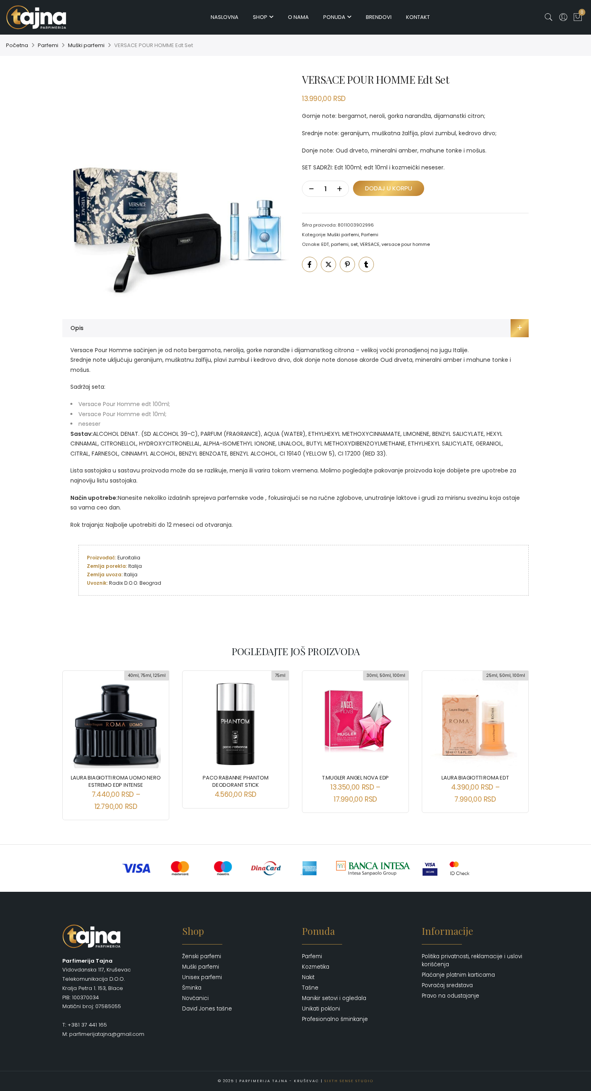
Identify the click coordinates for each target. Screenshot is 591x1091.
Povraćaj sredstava (447, 985)
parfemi (340, 244)
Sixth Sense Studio (348, 1081)
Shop (260, 17)
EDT (325, 244)
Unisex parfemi (202, 977)
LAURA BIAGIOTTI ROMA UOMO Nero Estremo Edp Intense (115, 781)
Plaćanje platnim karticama (458, 975)
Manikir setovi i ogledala (334, 998)
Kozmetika (315, 967)
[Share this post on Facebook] (309, 264)
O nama (298, 17)
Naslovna (224, 17)
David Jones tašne (207, 1009)
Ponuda (334, 17)
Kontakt (418, 17)
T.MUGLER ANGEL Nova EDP (355, 778)
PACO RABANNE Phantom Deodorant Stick (235, 781)
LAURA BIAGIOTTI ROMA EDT (475, 778)
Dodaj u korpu (388, 188)
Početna (17, 45)
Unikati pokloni (321, 1009)
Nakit (308, 977)
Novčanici (195, 998)
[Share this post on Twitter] (328, 264)
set (354, 244)
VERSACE (370, 244)
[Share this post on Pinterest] (347, 264)
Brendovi (379, 17)
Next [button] (515, 739)
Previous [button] (75, 739)
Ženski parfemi (201, 956)
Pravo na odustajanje (450, 996)
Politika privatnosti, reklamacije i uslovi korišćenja (472, 960)
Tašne (310, 988)
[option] (175, 185)
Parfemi (48, 45)
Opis (77, 328)
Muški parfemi (86, 45)
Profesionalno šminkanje (335, 1019)
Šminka (191, 988)
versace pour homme (406, 244)
